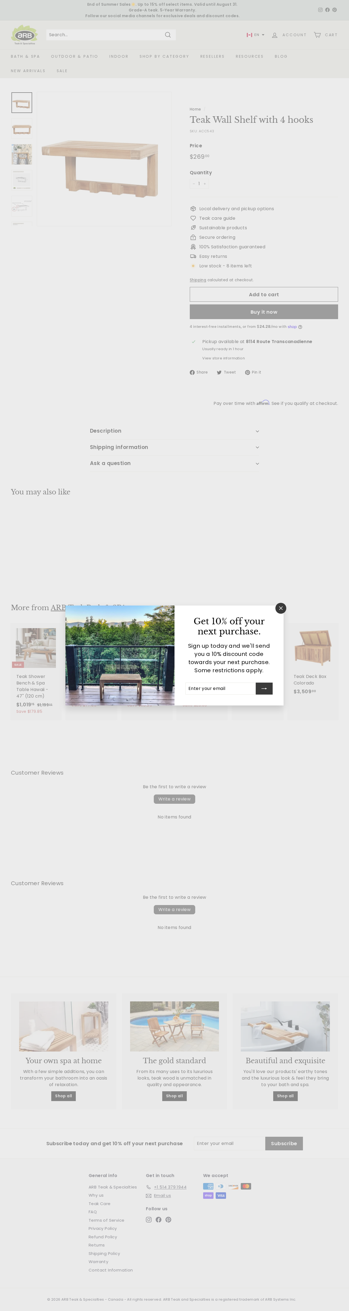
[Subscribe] (264, 689)
